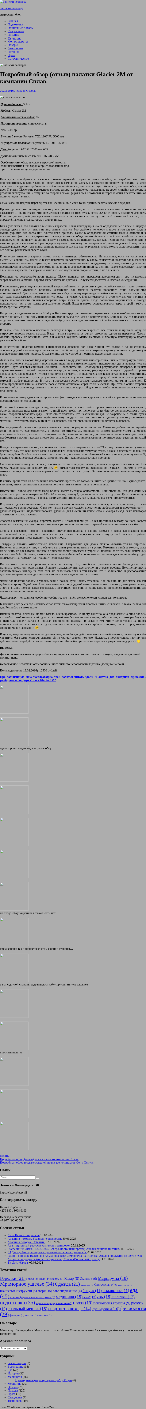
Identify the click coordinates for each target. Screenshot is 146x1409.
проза (83, 1302)
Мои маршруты (18, 41)
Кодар (71, 1278)
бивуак (92, 1290)
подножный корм (45, 1303)
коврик (17, 1297)
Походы (13, 1390)
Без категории (17, 1363)
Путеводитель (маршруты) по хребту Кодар (43, 1380)
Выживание (15, 48)
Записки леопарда (11, 8)
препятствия (64, 1303)
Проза (11, 55)
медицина (69, 1296)
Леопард (19, 90)
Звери (45, 1278)
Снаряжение (16, 31)
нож (87, 1297)
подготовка (17, 1302)
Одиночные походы (20, 27)
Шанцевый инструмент (18, 1291)
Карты (57, 1278)
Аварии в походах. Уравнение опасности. (35, 1238)
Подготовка (15, 24)
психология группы (111, 1303)
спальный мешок (28, 1308)
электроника (44, 1315)
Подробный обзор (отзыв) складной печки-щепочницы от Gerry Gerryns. (47, 1162)
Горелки (12, 1278)
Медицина (14, 38)
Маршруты (113, 1278)
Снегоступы (104, 1284)
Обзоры (13, 45)
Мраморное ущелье (27, 1284)
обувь (102, 1296)
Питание (13, 34)
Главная (13, 21)
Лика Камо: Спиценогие (24, 1235)
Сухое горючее (124, 1285)
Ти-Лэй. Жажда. (18, 1262)
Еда (10, 1370)
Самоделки (15, 1397)
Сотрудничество (18, 58)
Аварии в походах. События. (26, 1242)
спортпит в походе (69, 1308)
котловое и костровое (39, 1297)
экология (30, 1315)
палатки (5, 1155)
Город (32, 1278)
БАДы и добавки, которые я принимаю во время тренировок (47, 1252)
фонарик (17, 1315)
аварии (45, 1291)
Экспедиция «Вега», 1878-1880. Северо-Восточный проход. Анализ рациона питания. (64, 1248)
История (13, 51)
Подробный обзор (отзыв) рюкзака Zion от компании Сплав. (39, 1159)
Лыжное (88, 1278)
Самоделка (87, 1285)
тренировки (106, 1308)
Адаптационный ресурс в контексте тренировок (39, 1245)
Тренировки (15, 1400)
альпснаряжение (67, 1291)
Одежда (67, 1284)
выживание (115, 1290)
